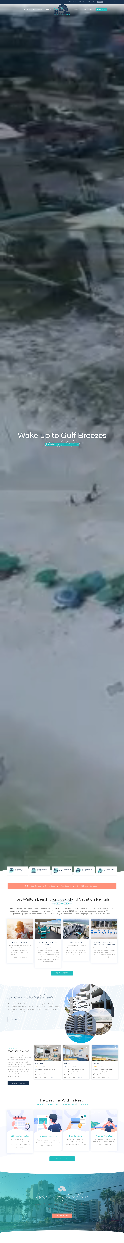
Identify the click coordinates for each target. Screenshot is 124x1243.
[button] (62, 973)
